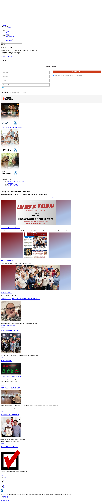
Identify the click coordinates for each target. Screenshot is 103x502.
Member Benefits (10, 36)
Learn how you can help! (6, 56)
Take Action (9, 40)
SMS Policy (6, 497)
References (8, 37)
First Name (5, 71)
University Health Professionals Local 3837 (17, 92)
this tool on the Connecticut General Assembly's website (44, 197)
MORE (2, 327)
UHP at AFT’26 (6, 293)
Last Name (5, 75)
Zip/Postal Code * (7, 84)
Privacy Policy (6, 496)
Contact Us (8, 27)
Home (4, 25)
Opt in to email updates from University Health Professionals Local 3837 (68, 75)
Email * (4, 79)
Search (2, 42)
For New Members (10, 29)
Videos (7, 34)
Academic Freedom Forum (10, 228)
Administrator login (5, 500)
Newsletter (8, 32)
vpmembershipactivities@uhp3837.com (9, 325)
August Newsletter (7, 260)
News (7, 31)
